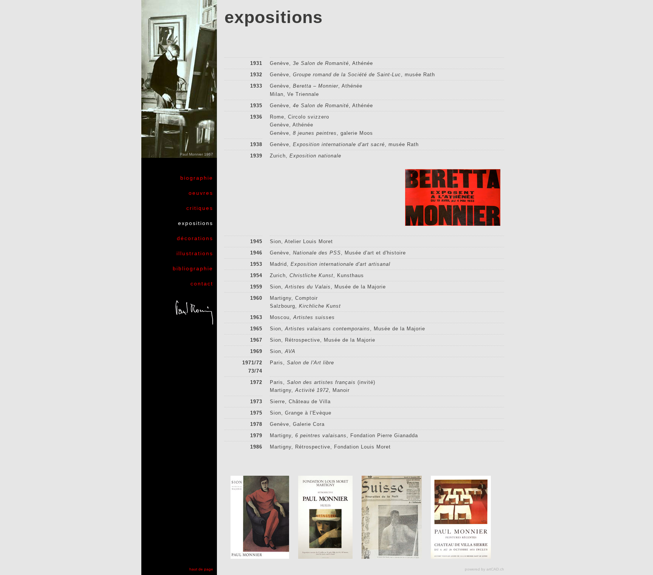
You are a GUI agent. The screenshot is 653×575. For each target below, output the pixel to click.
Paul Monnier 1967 (196, 154)
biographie (196, 178)
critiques (199, 208)
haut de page (201, 569)
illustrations (194, 253)
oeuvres (201, 193)
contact (201, 284)
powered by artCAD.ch (484, 569)
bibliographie (193, 268)
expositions (195, 223)
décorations (195, 238)
